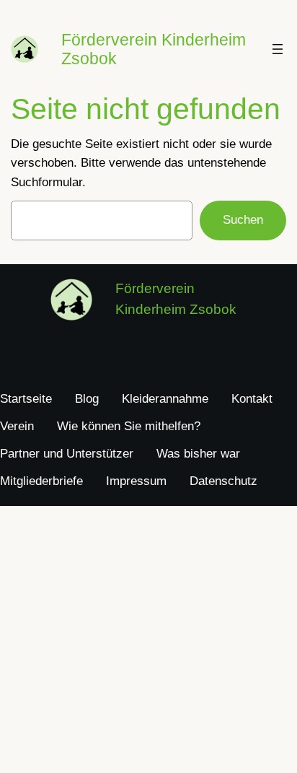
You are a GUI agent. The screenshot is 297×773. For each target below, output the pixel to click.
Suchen (243, 220)
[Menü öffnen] (277, 49)
